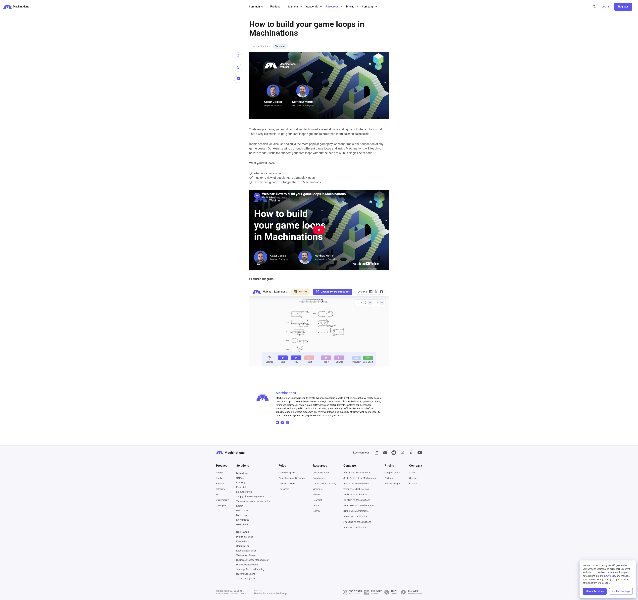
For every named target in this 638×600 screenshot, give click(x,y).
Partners (388, 478)
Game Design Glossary (324, 483)
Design (219, 472)
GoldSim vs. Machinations (356, 500)
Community (319, 478)
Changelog (221, 505)
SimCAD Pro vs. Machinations (358, 505)
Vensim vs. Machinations (356, 483)
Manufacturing (244, 492)
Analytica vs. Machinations (357, 522)
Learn (316, 505)
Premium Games (244, 536)
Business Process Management (252, 560)
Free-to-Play (242, 541)
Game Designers (286, 472)
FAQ (218, 494)
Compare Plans (392, 472)
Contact (413, 483)
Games (240, 478)
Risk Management (245, 574)
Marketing (241, 515)
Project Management (247, 564)
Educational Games (246, 550)
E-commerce (242, 519)
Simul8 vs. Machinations (356, 511)
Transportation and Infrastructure (253, 501)
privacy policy (609, 576)
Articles (316, 494)
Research (317, 500)
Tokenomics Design (246, 555)
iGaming (240, 482)
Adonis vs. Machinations (356, 516)
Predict (219, 478)
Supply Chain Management (250, 496)
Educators (283, 489)
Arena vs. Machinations (355, 527)
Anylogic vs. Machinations (356, 472)
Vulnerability (222, 500)
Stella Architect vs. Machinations (360, 478)
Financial (241, 487)
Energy (239, 505)
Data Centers (243, 524)
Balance (220, 483)
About (412, 472)
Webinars (280, 46)
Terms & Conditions (230, 593)
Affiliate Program (393, 483)
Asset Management (246, 578)
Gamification (243, 546)
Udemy (316, 511)
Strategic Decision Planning (250, 569)
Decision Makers (286, 483)
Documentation (321, 472)
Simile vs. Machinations (355, 494)
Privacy (218, 593)
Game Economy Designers (291, 478)
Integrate (220, 489)
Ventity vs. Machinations (356, 489)
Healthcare (242, 510)
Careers (413, 478)
